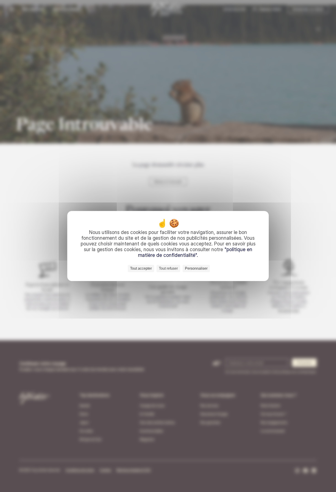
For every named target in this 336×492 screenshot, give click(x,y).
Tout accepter (141, 268)
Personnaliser (196, 268)
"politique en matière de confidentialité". (195, 252)
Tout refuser (168, 268)
